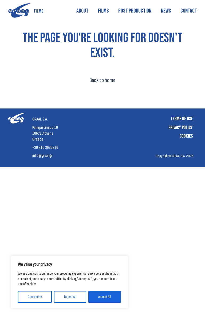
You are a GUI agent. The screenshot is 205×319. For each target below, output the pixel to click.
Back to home (102, 80)
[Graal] (17, 119)
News (166, 10)
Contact (188, 10)
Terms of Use (182, 119)
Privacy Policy (180, 127)
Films (103, 10)
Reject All (70, 296)
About (82, 10)
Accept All (104, 296)
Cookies (186, 136)
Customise (35, 296)
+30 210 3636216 (45, 147)
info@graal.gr (42, 155)
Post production (134, 10)
